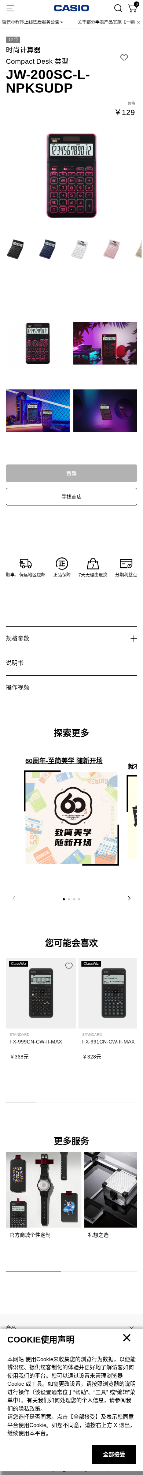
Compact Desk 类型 (37, 61)
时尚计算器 (23, 50)
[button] (64, 899)
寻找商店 (71, 497)
